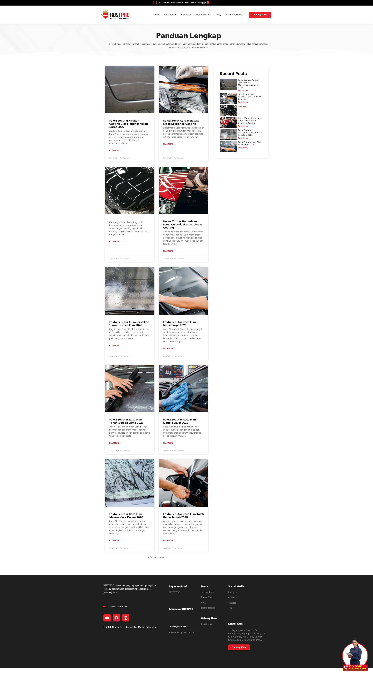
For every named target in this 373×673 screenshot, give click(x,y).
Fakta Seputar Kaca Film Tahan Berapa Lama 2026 (126, 421)
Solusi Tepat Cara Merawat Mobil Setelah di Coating (181, 122)
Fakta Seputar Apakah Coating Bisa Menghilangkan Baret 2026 (128, 124)
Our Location (203, 14)
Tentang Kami (207, 592)
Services (168, 14)
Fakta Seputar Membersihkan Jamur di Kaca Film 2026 (129, 323)
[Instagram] (125, 617)
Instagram (232, 592)
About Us (186, 14)
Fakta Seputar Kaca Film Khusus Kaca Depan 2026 (126, 515)
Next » (162, 557)
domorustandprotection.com (182, 632)
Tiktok (231, 608)
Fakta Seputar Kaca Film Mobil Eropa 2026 (179, 323)
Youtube (232, 603)
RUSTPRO (174, 592)
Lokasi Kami (207, 597)
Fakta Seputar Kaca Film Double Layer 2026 (179, 421)
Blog (218, 14)
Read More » (114, 150)
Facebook (232, 597)
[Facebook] (116, 617)
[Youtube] (107, 617)
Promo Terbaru (233, 14)
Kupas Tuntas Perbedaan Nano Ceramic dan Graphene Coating (182, 224)
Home (156, 14)
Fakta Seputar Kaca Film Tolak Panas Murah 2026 (183, 515)
